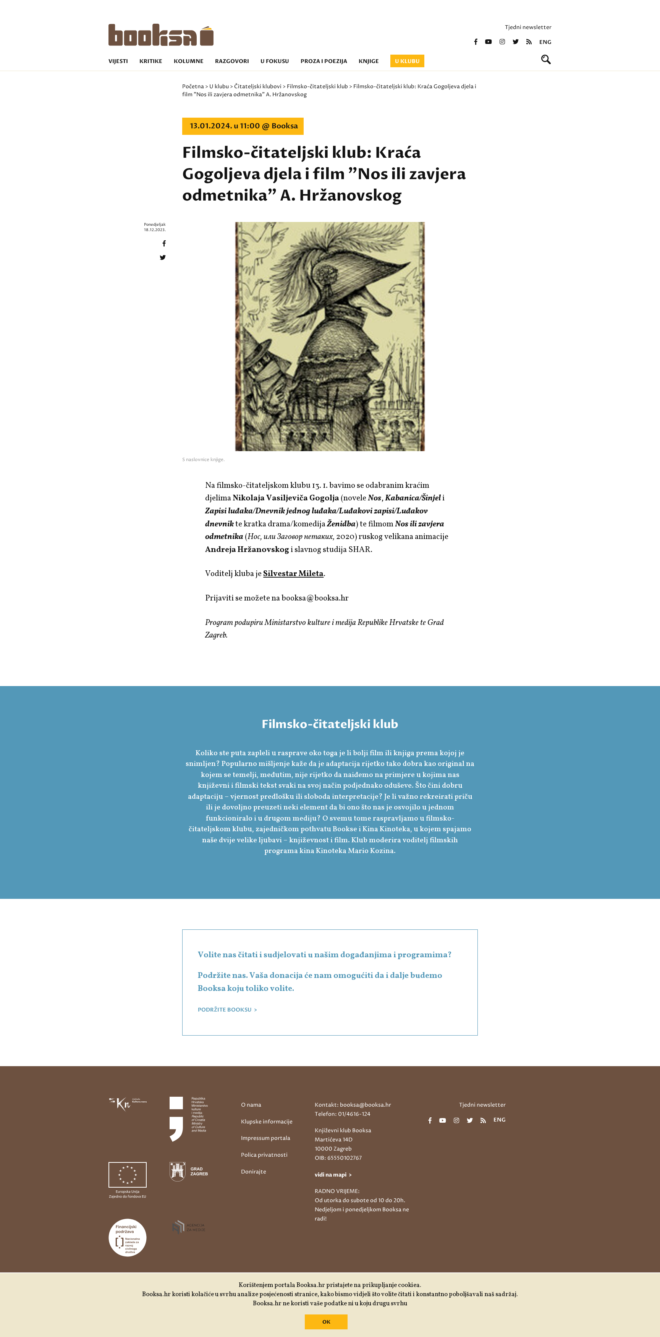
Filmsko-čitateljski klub (317, 86)
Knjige (369, 61)
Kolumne (189, 61)
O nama (251, 1105)
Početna (193, 86)
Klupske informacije (267, 1121)
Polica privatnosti (264, 1155)
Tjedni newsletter (528, 27)
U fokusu (274, 61)
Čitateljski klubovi (257, 86)
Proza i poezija (324, 61)
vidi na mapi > (333, 1174)
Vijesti (118, 61)
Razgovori (232, 61)
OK (326, 1322)
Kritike (150, 61)
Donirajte (253, 1171)
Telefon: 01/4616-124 (342, 1114)
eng (545, 42)
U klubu (407, 61)
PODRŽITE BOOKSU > (227, 1010)
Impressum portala (265, 1138)
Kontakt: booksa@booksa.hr (353, 1105)
